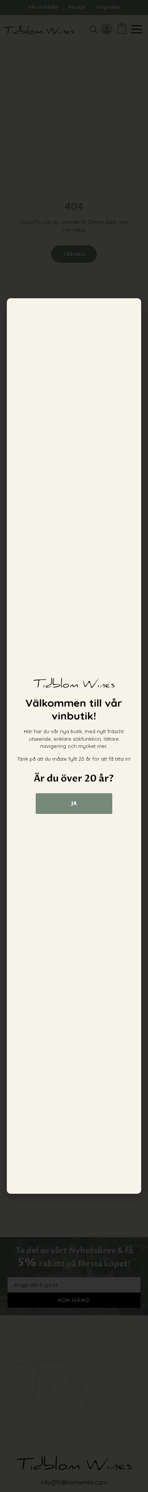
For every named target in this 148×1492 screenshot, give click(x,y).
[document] (74, 746)
